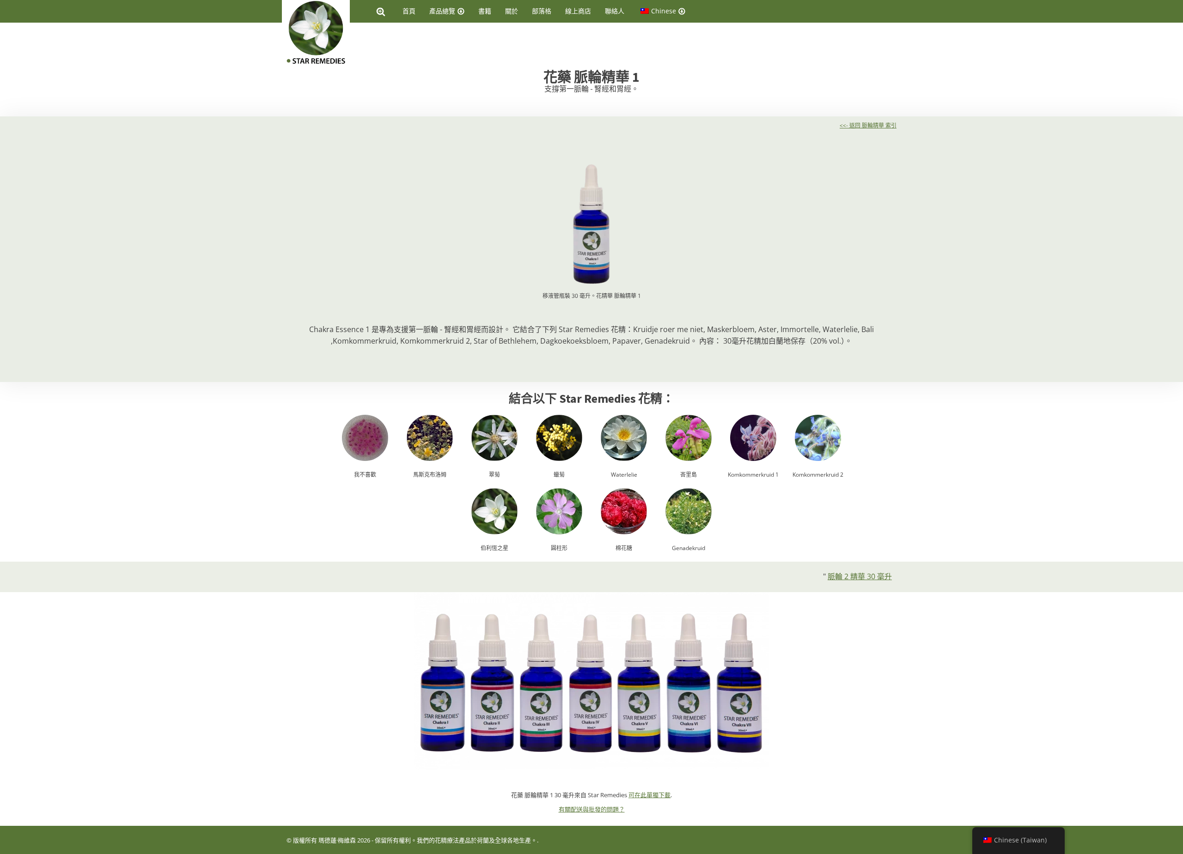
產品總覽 (442, 10)
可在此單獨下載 (649, 795)
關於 (511, 10)
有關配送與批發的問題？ (592, 809)
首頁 (408, 10)
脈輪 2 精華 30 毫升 (860, 576)
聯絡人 (614, 10)
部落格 (541, 10)
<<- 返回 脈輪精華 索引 (868, 125)
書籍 (484, 10)
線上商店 (578, 10)
